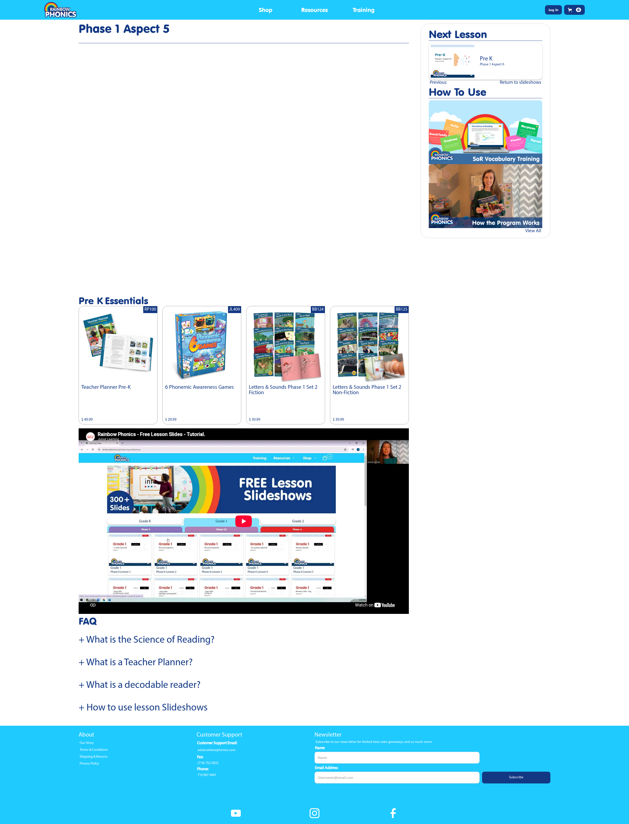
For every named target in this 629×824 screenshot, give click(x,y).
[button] (265, 10)
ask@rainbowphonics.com (217, 750)
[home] (62, 10)
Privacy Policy (89, 764)
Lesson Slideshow (107, 41)
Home (85, 41)
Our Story (87, 743)
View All (533, 231)
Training (363, 10)
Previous (438, 82)
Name (320, 748)
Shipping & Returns (94, 757)
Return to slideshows (520, 82)
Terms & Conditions (94, 750)
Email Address (326, 768)
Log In (553, 10)
